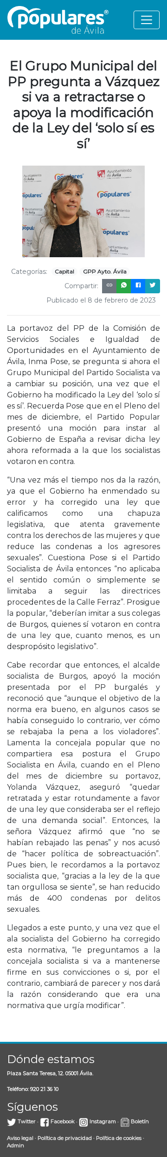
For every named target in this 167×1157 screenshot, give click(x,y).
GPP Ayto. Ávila (105, 271)
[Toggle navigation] (147, 20)
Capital (64, 271)
